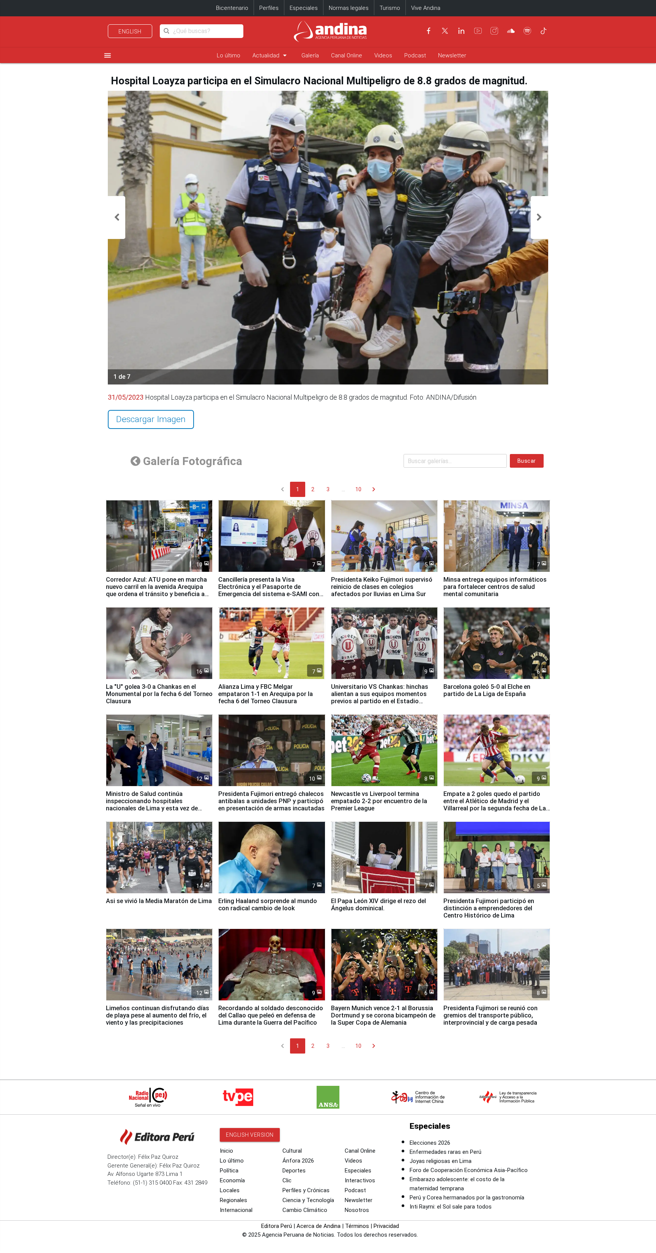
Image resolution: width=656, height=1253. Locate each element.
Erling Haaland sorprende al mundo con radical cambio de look (267, 904)
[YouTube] (478, 30)
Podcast (415, 55)
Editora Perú (276, 1226)
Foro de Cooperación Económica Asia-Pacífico (469, 1170)
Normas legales (349, 8)
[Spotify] (527, 30)
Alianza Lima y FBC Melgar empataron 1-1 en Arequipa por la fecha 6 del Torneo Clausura (265, 694)
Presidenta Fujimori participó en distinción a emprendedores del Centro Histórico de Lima (488, 908)
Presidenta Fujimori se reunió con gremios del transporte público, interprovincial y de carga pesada (490, 1015)
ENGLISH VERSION (250, 1135)
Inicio (226, 1150)
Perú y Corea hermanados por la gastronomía (467, 1197)
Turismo (390, 8)
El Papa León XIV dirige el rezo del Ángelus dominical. (378, 904)
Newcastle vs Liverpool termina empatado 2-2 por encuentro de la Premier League (379, 801)
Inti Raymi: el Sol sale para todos (451, 1206)
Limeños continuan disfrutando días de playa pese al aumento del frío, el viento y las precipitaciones (157, 1015)
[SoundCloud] (511, 30)
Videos (383, 55)
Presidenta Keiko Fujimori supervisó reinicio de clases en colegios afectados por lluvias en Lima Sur (381, 587)
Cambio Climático (304, 1210)
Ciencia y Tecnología (308, 1200)
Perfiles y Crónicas (306, 1190)
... (343, 489)
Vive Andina (425, 8)
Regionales (233, 1200)
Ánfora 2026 (298, 1160)
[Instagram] (494, 30)
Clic (287, 1180)
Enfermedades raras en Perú (445, 1152)
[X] (445, 30)
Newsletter (452, 55)
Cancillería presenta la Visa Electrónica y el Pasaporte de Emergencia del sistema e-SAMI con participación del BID (268, 590)
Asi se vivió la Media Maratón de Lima (159, 901)
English (130, 31)
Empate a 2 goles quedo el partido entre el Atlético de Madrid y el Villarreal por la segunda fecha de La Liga (494, 804)
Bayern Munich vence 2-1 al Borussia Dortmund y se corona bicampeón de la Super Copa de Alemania (383, 1015)
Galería (310, 55)
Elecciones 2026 (430, 1142)
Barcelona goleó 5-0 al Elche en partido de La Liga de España (486, 690)
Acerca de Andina (318, 1226)
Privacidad (386, 1226)
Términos (357, 1226)
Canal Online (346, 55)
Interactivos (360, 1180)
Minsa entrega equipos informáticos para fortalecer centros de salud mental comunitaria (495, 587)
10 (358, 489)
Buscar (526, 461)
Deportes (294, 1170)
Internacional (236, 1210)
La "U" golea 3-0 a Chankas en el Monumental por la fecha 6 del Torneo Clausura (159, 694)
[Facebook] (428, 30)
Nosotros (357, 1210)
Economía (232, 1180)
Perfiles (269, 8)
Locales (230, 1190)
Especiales (304, 8)
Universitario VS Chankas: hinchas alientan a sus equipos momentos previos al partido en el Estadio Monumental (379, 697)
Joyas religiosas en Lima (441, 1161)
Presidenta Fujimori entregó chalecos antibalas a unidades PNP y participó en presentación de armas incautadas (271, 801)
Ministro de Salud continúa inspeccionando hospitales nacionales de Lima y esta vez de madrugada (152, 804)
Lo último (228, 55)
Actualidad (270, 55)
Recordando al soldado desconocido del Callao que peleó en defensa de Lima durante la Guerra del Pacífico (270, 1015)
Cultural (292, 1150)
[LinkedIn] (461, 30)
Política (229, 1170)
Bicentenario (232, 8)
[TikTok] (543, 30)
